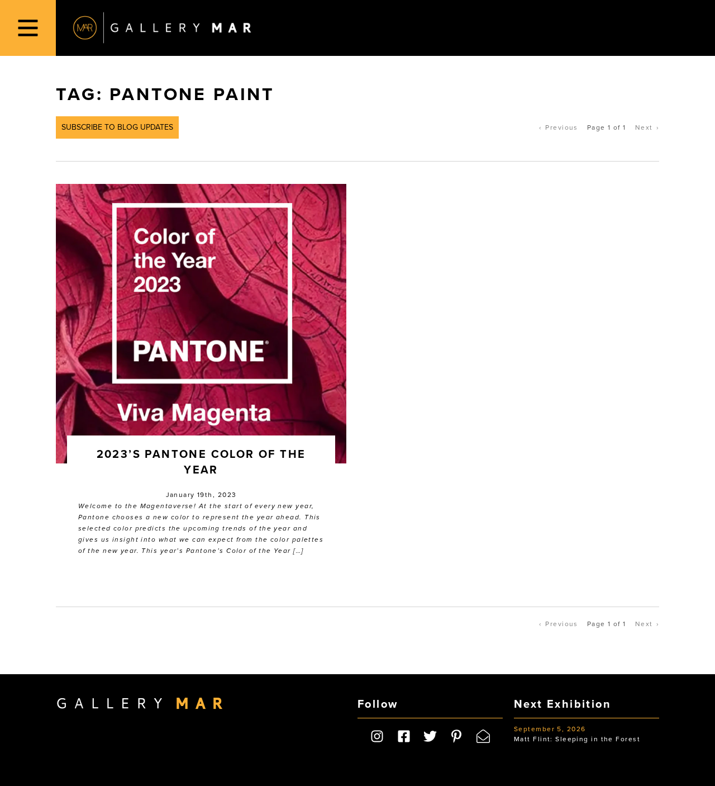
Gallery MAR (162, 28)
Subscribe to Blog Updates (117, 127)
